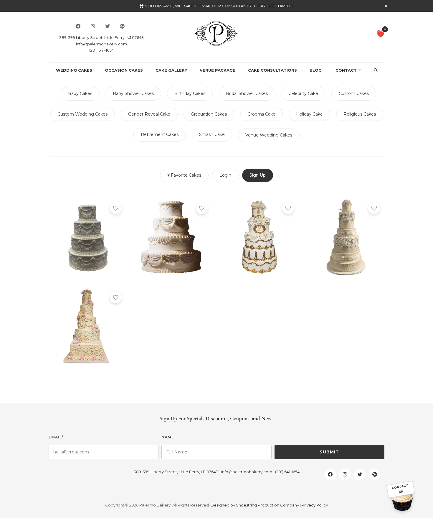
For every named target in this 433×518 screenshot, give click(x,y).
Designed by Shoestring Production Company (255, 505)
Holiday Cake (309, 114)
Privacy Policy (315, 505)
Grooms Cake (261, 114)
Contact (346, 70)
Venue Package (217, 70)
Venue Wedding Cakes (268, 135)
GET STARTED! (280, 6)
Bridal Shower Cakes (247, 93)
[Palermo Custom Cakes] (216, 33)
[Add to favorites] (116, 208)
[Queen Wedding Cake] (173, 236)
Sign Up (257, 175)
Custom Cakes (354, 93)
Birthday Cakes (189, 93)
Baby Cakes (80, 93)
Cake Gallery (171, 70)
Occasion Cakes (124, 70)
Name (167, 437)
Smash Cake (212, 134)
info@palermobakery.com (101, 44)
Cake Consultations (272, 70)
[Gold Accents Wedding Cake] (259, 236)
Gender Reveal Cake (149, 114)
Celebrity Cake (303, 93)
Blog (316, 70)
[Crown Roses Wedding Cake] (346, 236)
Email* (56, 437)
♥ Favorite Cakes (184, 175)
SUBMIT (329, 452)
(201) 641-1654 (101, 50)
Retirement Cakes (160, 134)
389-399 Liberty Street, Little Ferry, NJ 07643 (101, 37)
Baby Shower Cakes (133, 93)
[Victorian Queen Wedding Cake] (87, 236)
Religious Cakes (359, 114)
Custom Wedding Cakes (82, 114)
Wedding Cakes (74, 70)
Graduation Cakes (209, 114)
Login (225, 175)
